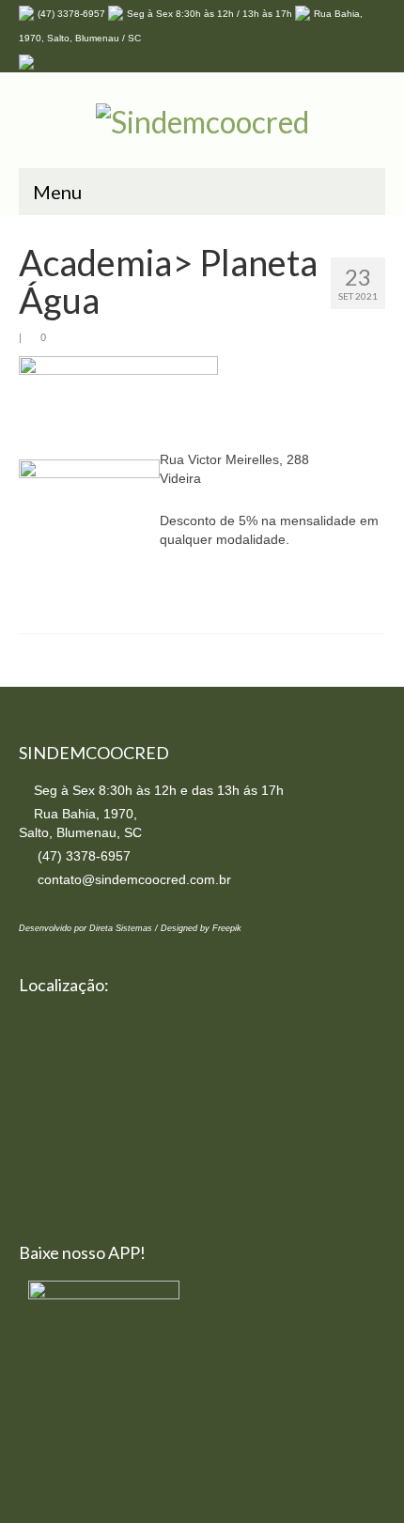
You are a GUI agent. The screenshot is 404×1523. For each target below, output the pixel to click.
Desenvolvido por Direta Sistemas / (90, 928)
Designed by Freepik (201, 928)
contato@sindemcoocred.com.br (132, 879)
